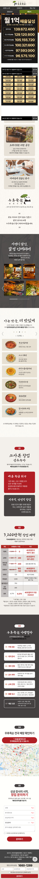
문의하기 (19, 876)
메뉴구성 (32, 8)
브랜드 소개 (6, 8)
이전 (3, 288)
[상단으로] (35, 859)
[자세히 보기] (21, 833)
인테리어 (19, 8)
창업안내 (9, 12)
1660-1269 (25, 865)
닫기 (34, 118)
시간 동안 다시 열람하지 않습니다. (12, 118)
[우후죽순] (19, 3)
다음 (36, 288)
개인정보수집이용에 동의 (15, 833)
